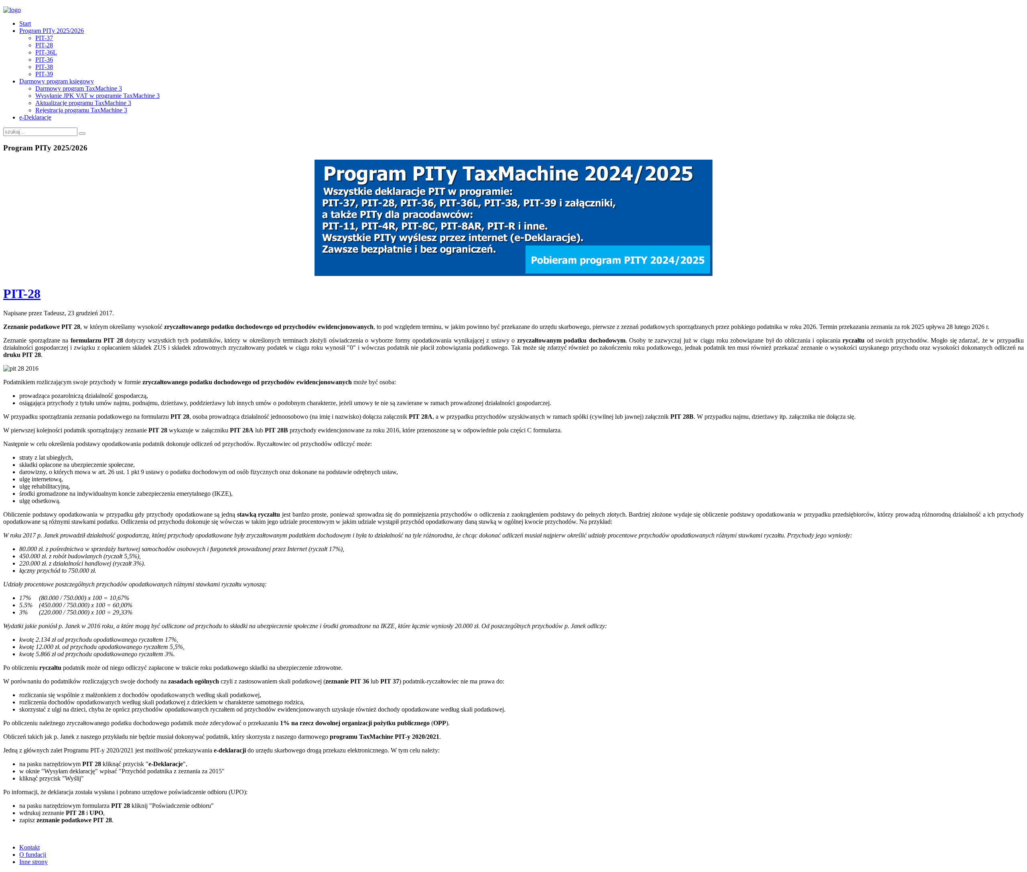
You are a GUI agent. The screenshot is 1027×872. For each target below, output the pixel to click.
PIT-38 (44, 66)
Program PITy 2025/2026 (51, 30)
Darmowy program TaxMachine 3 (78, 88)
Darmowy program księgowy (56, 81)
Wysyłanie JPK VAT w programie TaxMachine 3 (97, 95)
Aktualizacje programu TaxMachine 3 (83, 102)
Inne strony (33, 861)
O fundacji (32, 854)
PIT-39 (44, 74)
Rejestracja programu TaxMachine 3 (81, 110)
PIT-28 (44, 45)
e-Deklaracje (35, 117)
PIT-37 (44, 37)
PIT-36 (44, 59)
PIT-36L (46, 52)
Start (25, 23)
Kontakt (29, 847)
